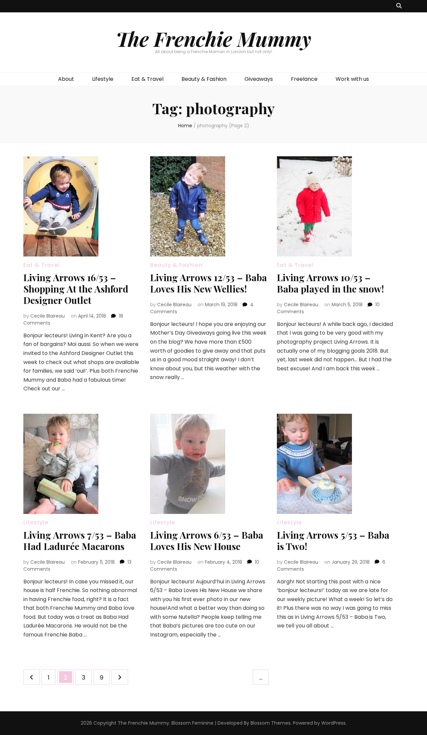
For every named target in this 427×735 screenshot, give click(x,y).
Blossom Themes (271, 723)
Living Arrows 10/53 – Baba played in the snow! (330, 283)
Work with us (352, 79)
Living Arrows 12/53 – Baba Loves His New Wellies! (208, 283)
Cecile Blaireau (47, 316)
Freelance (304, 79)
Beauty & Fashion (204, 79)
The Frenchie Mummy (213, 38)
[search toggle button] (399, 6)
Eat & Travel (147, 79)
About (66, 79)
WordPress (333, 723)
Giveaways (259, 79)
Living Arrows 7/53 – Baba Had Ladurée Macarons (79, 540)
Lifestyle (102, 79)
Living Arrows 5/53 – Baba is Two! (333, 540)
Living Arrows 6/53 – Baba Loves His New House (206, 540)
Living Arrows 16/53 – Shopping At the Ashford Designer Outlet (75, 288)
